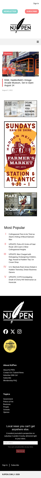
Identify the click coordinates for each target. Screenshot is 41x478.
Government (8, 399)
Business (6, 404)
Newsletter (10, 11)
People (6, 407)
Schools (6, 410)
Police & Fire (8, 402)
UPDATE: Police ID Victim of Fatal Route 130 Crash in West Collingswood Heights (22, 246)
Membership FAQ (10, 380)
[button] (20, 26)
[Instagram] (19, 333)
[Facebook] (5, 333)
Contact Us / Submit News (13, 373)
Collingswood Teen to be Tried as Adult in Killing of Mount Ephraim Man (22, 236)
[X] (12, 333)
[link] (20, 108)
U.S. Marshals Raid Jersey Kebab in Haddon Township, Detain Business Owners (23, 269)
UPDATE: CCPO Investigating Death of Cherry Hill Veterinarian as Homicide (22, 279)
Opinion (6, 412)
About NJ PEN (9, 370)
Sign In (36, 3)
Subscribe (32, 11)
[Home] (19, 315)
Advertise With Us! (10, 375)
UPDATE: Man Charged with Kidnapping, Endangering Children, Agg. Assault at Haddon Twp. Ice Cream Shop (22, 258)
